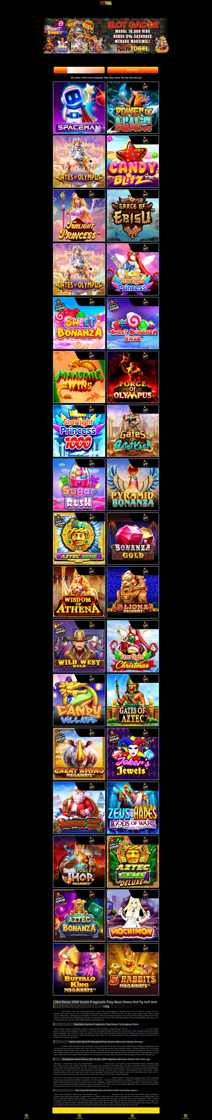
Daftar (79, 70)
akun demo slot (99, 1064)
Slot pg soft (58, 1046)
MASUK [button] (26, 1118)
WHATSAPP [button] (132, 1118)
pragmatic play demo (137, 1029)
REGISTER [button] (79, 1118)
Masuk (132, 70)
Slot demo (57, 1011)
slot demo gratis (104, 1094)
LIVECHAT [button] (185, 1118)
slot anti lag (107, 1078)
